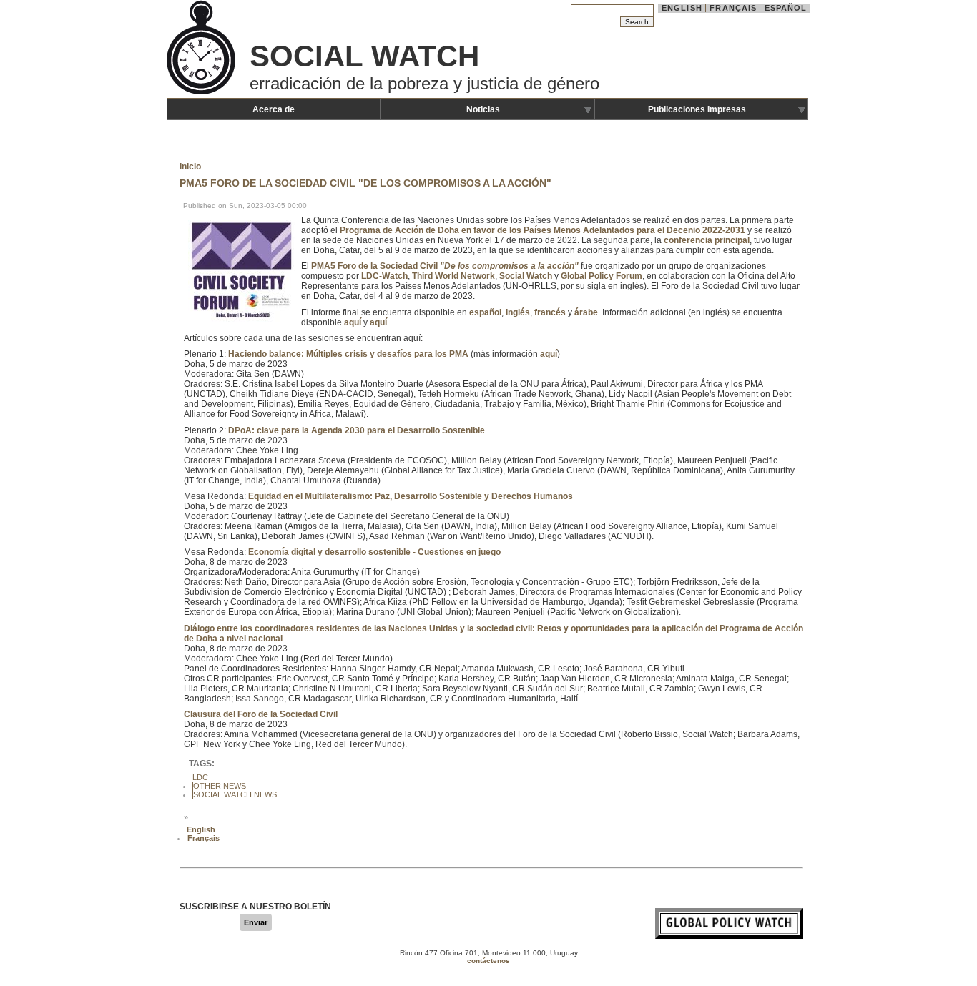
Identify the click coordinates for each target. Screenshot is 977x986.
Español (786, 8)
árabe (586, 312)
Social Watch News (235, 794)
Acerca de (273, 109)
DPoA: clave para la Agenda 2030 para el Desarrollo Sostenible (356, 430)
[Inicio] (202, 93)
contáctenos (488, 961)
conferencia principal (707, 240)
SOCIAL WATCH (364, 56)
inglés (518, 312)
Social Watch (525, 276)
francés (550, 312)
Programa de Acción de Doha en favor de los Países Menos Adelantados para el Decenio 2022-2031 (542, 230)
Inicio (190, 167)
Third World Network (453, 276)
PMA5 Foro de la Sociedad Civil (445, 266)
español (485, 312)
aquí (352, 322)
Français (733, 8)
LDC (200, 777)
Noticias (483, 109)
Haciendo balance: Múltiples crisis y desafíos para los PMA (348, 354)
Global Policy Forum (601, 276)
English (682, 8)
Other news (219, 786)
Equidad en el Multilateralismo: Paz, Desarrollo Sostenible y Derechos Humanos (410, 496)
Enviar (255, 922)
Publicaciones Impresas (697, 109)
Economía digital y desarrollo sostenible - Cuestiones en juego (374, 552)
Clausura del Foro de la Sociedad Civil (261, 714)
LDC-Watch (384, 276)
